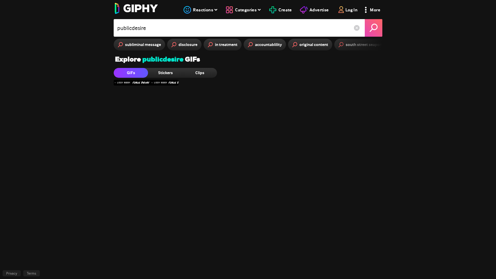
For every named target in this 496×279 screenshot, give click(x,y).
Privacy (11, 273)
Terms (31, 273)
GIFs (131, 72)
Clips (199, 72)
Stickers (165, 72)
